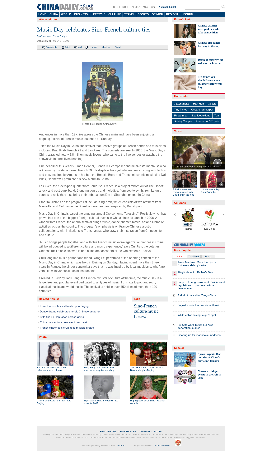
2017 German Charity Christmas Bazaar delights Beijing (147, 369)
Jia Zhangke (181, 103)
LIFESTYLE (98, 14)
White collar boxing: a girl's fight (197, 314)
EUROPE (124, 7)
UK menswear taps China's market (211, 191)
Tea (216, 115)
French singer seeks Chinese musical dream (67, 327)
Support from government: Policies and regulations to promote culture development (201, 285)
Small (118, 47)
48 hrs (179, 256)
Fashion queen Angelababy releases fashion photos (51, 369)
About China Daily (108, 431)
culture (140, 311)
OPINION (157, 14)
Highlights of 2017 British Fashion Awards (147, 402)
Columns (180, 202)
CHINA (53, 14)
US (114, 7)
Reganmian (181, 115)
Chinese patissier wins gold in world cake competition (208, 29)
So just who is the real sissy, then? (198, 305)
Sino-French (145, 305)
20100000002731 (162, 445)
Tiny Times (180, 109)
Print (67, 47)
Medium (106, 47)
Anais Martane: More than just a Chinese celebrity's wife (197, 264)
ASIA (145, 7)
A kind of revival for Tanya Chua (197, 295)
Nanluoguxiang (201, 115)
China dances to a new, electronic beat (63, 322)
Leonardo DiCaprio (207, 121)
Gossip (212, 103)
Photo (208, 256)
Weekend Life (48, 19)
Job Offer (158, 431)
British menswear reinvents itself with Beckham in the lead (183, 192)
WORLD (66, 14)
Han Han (198, 103)
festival (141, 316)
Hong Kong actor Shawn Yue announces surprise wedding (99, 369)
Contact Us (145, 431)
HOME (42, 14)
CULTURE (114, 14)
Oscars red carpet (202, 109)
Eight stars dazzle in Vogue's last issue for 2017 (101, 402)
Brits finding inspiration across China (62, 316)
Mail (79, 47)
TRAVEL (129, 14)
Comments (51, 47)
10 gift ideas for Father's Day (195, 272)
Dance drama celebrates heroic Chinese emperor (70, 311)
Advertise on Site (128, 431)
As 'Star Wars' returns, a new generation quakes (195, 326)
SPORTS (143, 14)
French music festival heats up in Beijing (64, 306)
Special (179, 347)
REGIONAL (173, 14)
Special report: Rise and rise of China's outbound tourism (209, 357)
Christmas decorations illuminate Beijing (54, 402)
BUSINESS (81, 14)
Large (94, 47)
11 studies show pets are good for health (195, 166)
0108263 (122, 445)
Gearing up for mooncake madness (199, 334)
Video (178, 131)
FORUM (188, 14)
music (153, 311)
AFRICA (136, 7)
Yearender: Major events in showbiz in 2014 (209, 375)
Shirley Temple (183, 121)
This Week (193, 256)
